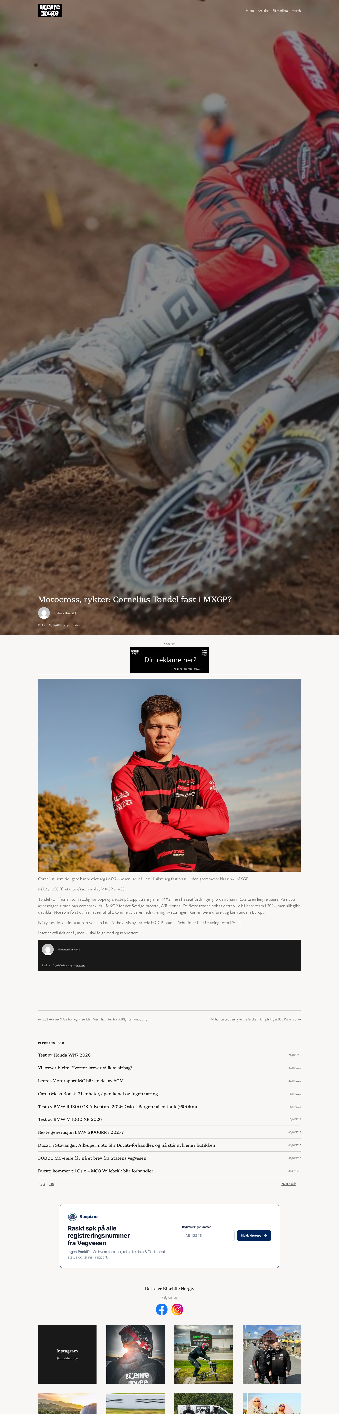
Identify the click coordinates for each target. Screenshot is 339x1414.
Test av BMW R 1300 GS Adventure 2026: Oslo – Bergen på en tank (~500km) (117, 1106)
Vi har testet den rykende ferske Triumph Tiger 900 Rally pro (253, 1019)
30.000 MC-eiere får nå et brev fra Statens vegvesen (92, 1158)
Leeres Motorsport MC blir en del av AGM (81, 1080)
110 (51, 1183)
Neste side (291, 1183)
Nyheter (76, 625)
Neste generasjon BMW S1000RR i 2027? (80, 1132)
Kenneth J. (71, 613)
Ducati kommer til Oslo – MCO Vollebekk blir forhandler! (96, 1170)
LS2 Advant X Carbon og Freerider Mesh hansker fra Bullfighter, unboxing (95, 1019)
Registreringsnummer (196, 1226)
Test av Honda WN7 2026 (64, 1054)
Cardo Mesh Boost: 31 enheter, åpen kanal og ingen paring (98, 1093)
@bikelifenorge (67, 1358)
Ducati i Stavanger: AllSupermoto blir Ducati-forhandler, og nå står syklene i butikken (126, 1145)
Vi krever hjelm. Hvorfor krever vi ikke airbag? (85, 1067)
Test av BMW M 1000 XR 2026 (70, 1119)
